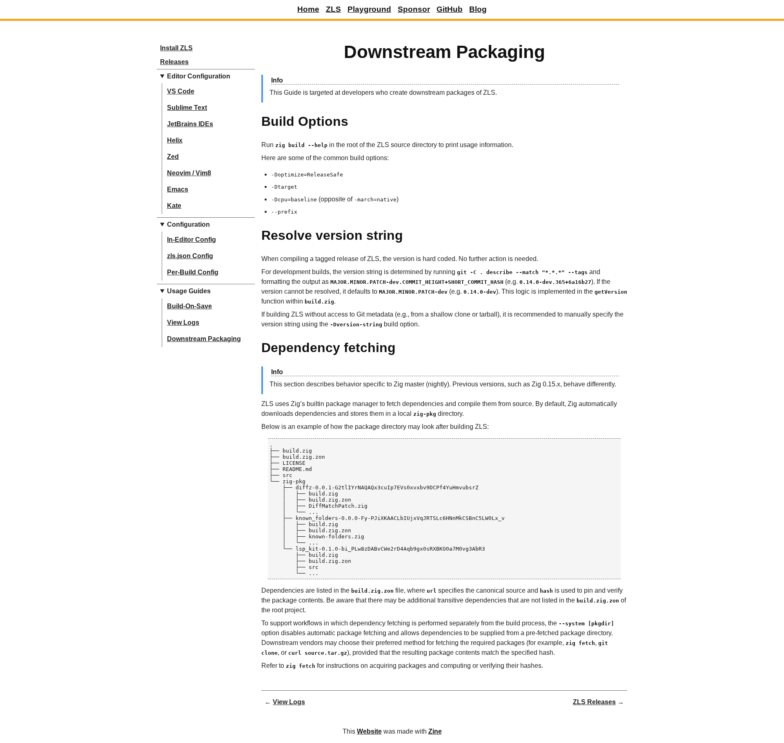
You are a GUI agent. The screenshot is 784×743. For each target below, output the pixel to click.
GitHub (450, 9)
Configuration (188, 224)
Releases (174, 61)
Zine (435, 731)
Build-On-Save (189, 306)
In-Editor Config (191, 239)
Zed (173, 156)
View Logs (183, 322)
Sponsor (414, 9)
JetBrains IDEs (190, 123)
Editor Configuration (198, 76)
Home (308, 9)
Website (369, 731)
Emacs (177, 189)
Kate (174, 205)
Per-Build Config (192, 272)
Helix (175, 140)
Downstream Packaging (204, 338)
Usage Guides (189, 291)
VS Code (180, 91)
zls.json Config (190, 255)
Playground (369, 9)
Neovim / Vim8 (189, 173)
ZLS (333, 9)
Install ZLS (176, 48)
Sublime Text (187, 107)
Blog (478, 9)
